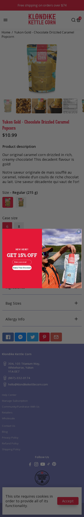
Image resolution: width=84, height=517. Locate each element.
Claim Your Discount (22, 268)
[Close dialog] (79, 232)
